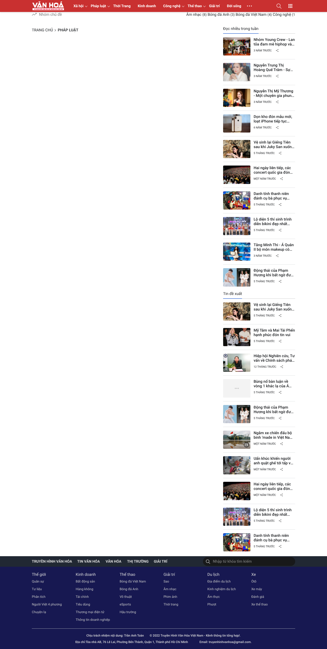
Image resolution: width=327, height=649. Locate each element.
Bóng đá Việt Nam (243, 14)
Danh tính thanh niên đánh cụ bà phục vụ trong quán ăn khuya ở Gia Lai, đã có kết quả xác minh (272, 195)
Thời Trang (122, 6)
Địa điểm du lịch (219, 581)
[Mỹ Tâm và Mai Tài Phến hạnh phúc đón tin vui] (236, 337)
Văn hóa (113, 561)
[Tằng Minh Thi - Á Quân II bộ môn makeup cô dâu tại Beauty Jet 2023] (236, 252)
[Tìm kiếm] (208, 561)
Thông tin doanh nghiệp (93, 620)
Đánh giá (257, 597)
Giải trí (214, 6)
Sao (166, 581)
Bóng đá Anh (211, 14)
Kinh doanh (147, 6)
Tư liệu (37, 589)
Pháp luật (98, 6)
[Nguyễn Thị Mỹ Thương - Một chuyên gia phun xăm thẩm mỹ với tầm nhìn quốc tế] (236, 98)
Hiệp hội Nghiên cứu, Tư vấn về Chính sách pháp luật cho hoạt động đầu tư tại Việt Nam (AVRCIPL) (274, 358)
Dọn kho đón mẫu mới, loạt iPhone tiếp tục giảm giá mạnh (273, 118)
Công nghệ (171, 6)
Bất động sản (85, 581)
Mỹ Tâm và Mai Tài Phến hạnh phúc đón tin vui (274, 332)
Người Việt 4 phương (47, 604)
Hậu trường (128, 612)
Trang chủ (42, 30)
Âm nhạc (186, 14)
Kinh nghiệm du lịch (221, 589)
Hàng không (84, 589)
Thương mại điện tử (90, 612)
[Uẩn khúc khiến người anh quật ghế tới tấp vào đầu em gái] (236, 465)
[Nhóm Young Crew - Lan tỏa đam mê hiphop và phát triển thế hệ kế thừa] (236, 46)
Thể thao (195, 6)
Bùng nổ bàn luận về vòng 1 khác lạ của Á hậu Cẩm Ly (271, 383)
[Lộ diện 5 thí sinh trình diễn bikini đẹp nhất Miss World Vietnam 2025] (236, 226)
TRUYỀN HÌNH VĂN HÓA (52, 561)
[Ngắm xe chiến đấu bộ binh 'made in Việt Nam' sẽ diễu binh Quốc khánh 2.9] (236, 440)
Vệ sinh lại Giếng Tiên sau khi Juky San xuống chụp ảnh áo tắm (274, 144)
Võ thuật (126, 597)
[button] (279, 6)
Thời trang (171, 604)
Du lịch (213, 574)
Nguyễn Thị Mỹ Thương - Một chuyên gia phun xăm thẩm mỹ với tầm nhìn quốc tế (273, 93)
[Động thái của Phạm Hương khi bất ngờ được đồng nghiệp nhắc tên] (236, 277)
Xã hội (78, 6)
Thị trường (138, 561)
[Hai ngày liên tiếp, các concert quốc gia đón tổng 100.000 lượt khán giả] (236, 175)
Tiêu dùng (83, 604)
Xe (253, 574)
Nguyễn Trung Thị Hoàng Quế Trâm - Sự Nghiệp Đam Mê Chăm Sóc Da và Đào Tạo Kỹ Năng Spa (273, 67)
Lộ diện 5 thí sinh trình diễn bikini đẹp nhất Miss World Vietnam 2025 (273, 221)
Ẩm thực (213, 597)
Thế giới (39, 574)
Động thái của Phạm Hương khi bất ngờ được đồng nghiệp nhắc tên (274, 272)
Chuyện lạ (39, 612)
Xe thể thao (259, 604)
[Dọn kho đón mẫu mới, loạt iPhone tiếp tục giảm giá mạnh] (236, 123)
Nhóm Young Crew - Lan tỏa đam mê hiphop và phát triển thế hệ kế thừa (274, 41)
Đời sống (234, 6)
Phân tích (38, 597)
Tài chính (82, 597)
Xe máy (256, 589)
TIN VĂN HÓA (88, 561)
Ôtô (254, 581)
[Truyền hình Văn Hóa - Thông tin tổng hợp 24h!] (48, 6)
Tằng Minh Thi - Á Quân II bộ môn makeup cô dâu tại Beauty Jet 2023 (274, 247)
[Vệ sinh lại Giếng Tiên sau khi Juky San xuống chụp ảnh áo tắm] (236, 149)
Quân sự (38, 581)
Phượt (211, 604)
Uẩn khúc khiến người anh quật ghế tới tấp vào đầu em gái (274, 460)
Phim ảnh (170, 597)
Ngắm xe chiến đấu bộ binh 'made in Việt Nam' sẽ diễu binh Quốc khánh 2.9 (273, 435)
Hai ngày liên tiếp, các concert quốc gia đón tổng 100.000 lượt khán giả (273, 170)
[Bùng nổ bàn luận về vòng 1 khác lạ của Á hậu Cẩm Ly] (236, 388)
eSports (125, 604)
